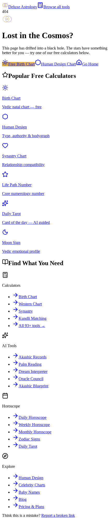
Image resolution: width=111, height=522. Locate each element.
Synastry (26, 311)
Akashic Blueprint (33, 386)
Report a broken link (58, 515)
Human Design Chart (58, 64)
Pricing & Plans (31, 506)
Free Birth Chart (21, 64)
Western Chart (30, 304)
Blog (23, 499)
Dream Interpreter (33, 371)
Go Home (90, 64)
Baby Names (29, 492)
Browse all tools (56, 7)
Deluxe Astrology (22, 7)
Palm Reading (30, 364)
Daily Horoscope (32, 417)
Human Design (31, 478)
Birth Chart (28, 297)
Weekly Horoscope (34, 424)
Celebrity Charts (32, 485)
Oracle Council (31, 379)
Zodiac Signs (29, 439)
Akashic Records (32, 357)
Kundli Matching (32, 318)
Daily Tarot (28, 446)
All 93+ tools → (32, 325)
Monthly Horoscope (35, 432)
